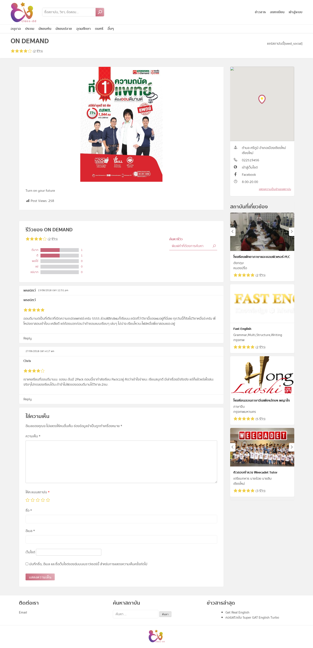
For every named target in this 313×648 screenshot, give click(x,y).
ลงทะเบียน (277, 12)
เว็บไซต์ (30, 552)
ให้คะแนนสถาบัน (38, 492)
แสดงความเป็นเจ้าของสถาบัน (275, 189)
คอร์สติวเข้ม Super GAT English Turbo (252, 617)
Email (23, 612)
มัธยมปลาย (64, 28)
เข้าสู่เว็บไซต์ (250, 167)
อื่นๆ (111, 28)
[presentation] (232, 231)
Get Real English (237, 612)
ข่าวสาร (260, 12)
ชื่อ (29, 510)
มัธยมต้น (45, 28)
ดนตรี (99, 28)
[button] (262, 99)
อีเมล (30, 531)
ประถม (29, 28)
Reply (27, 338)
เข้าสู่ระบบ (295, 12)
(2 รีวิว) (37, 51)
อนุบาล (16, 28)
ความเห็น (33, 436)
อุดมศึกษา (83, 28)
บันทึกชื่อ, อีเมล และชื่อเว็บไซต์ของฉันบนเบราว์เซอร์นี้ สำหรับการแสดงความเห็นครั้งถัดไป (88, 564)
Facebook (249, 174)
